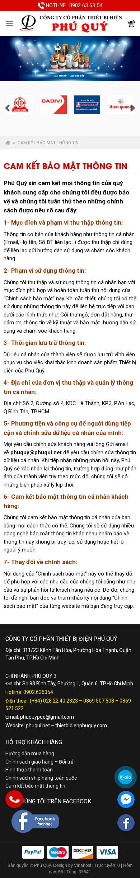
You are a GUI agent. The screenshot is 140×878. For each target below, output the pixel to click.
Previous (7, 108)
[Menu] (9, 23)
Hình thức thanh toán (29, 770)
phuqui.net (38, 725)
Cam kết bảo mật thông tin (35, 786)
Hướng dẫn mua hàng (29, 753)
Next (132, 108)
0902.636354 (38, 692)
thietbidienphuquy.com (81, 725)
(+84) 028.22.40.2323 (54, 701)
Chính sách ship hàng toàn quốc (41, 778)
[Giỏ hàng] (131, 24)
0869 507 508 (98, 701)
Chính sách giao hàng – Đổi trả (39, 762)
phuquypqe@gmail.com (47, 717)
